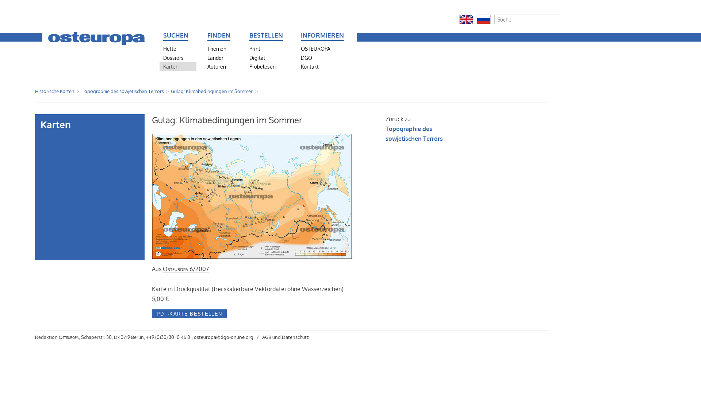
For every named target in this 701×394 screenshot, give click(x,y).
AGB (266, 337)
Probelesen (262, 66)
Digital (257, 57)
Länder (215, 57)
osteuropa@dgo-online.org (223, 337)
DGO (306, 57)
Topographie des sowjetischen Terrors (123, 91)
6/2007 (186, 269)
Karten (171, 66)
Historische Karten (54, 91)
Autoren (216, 66)
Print (254, 48)
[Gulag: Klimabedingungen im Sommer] (253, 259)
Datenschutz (295, 337)
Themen (216, 48)
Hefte (169, 48)
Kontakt (310, 66)
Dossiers (173, 57)
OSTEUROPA (315, 48)
